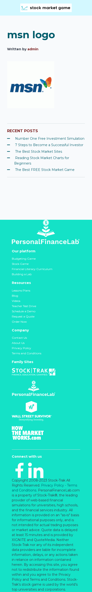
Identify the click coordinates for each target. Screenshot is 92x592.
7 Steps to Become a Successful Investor (49, 145)
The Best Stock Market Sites (38, 151)
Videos (16, 301)
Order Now (19, 321)
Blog (15, 295)
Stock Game (20, 264)
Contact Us (19, 337)
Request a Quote (23, 316)
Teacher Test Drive (24, 306)
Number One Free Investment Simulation (49, 138)
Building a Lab (22, 274)
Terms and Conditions (26, 353)
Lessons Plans (21, 290)
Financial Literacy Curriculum (32, 269)
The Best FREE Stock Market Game (45, 170)
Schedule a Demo (23, 311)
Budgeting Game (24, 258)
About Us (18, 343)
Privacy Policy (21, 348)
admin (32, 49)
